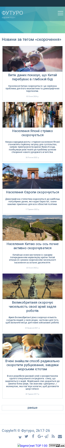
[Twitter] (27, 436)
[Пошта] (60, 436)
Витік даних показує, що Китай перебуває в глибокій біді (32, 77)
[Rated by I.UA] (57, 445)
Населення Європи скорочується (32, 192)
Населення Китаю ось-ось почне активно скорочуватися (32, 246)
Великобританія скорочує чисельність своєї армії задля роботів (32, 307)
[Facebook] (33, 436)
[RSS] (53, 436)
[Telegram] (47, 436)
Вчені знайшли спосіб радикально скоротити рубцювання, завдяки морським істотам (32, 365)
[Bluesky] (20, 436)
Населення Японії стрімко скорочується (32, 133)
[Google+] (40, 436)
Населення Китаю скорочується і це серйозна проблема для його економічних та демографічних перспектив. (32, 89)
